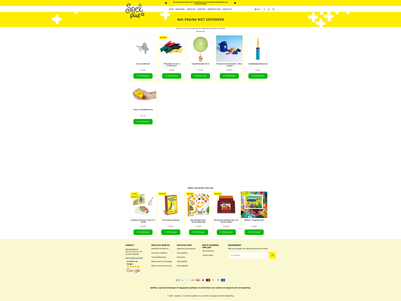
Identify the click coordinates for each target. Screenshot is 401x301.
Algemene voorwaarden (186, 248)
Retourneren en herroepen (161, 261)
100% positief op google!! (134, 258)
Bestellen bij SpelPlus (160, 248)
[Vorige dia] (126, 3)
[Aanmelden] (272, 255)
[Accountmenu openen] (268, 9)
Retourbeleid (182, 261)
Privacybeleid (182, 253)
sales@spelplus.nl (131, 249)
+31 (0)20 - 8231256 (132, 254)
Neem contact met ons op (161, 265)
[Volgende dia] (273, 3)
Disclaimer (181, 257)
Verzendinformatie (158, 257)
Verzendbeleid (182, 265)
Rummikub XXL (208, 251)
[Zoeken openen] (264, 9)
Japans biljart (207, 255)
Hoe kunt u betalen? (159, 253)
